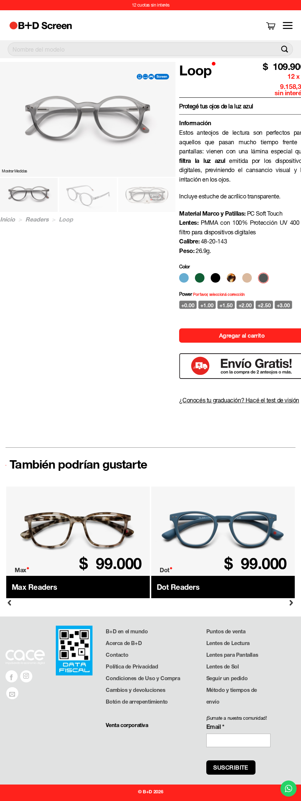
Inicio (7, 219)
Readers (37, 219)
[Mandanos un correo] (12, 693)
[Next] (291, 603)
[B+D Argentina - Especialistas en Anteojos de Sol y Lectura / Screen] (49, 25)
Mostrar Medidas (14, 171)
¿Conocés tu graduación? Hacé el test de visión (239, 399)
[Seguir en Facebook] (12, 676)
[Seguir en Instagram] (26, 676)
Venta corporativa (127, 725)
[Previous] (9, 603)
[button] (271, 25)
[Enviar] (284, 49)
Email (215, 726)
